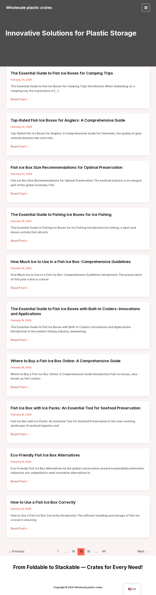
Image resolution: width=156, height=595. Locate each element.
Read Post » (19, 99)
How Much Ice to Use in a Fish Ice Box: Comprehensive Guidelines (71, 261)
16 (88, 551)
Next (143, 551)
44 (104, 551)
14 (73, 551)
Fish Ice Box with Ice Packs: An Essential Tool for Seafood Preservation (75, 408)
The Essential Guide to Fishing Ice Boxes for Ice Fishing (61, 214)
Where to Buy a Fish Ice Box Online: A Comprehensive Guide (66, 361)
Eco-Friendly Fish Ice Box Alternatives (45, 455)
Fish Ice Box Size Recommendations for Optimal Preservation (67, 167)
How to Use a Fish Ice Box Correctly (43, 502)
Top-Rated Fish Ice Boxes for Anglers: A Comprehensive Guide (68, 120)
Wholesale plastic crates (29, 7)
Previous (16, 551)
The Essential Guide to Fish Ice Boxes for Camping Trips (62, 73)
